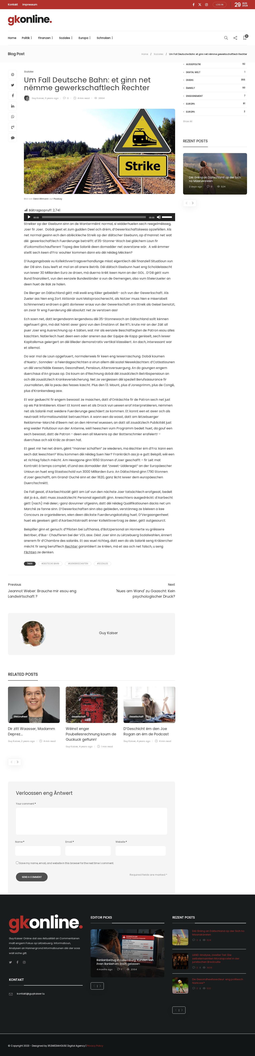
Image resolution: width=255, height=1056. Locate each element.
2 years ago (28, 741)
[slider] (167, 216)
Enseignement (215, 96)
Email (69, 841)
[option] (34, 715)
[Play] (29, 217)
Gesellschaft (78, 716)
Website (121, 841)
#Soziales (102, 563)
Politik (26, 38)
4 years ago (85, 746)
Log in (219, 4)
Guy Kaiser (38, 98)
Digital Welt (215, 72)
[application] (99, 217)
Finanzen (44, 38)
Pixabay (58, 198)
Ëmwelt (215, 88)
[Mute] (159, 217)
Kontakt (13, 4)
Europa (83, 38)
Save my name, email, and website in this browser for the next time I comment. (66, 863)
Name (19, 841)
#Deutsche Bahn (50, 563)
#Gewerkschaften (78, 563)
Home (12, 38)
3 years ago (51, 98)
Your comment (26, 803)
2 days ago (195, 186)
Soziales (64, 38)
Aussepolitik (215, 64)
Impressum (30, 4)
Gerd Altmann (41, 198)
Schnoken (104, 38)
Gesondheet (20, 716)
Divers (215, 80)
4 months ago (104, 969)
